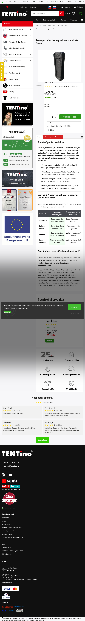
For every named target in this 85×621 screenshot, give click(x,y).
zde (27, 308)
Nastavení (7, 312)
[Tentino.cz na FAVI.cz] (42, 499)
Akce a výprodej (14, 85)
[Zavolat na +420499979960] (3, 7)
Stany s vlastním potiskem (18, 36)
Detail (49, 341)
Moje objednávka (7, 554)
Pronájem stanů (14, 73)
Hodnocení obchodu (42, 397)
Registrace (80, 7)
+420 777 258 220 (11, 462)
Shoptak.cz (40, 620)
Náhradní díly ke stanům (17, 48)
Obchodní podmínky (7, 524)
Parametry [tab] (48, 137)
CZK (67, 13)
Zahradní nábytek (15, 61)
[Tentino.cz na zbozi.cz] (42, 508)
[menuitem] (38, 20)
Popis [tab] (39, 137)
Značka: (48, 82)
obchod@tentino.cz (11, 466)
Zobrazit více (42, 440)
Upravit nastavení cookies (9, 620)
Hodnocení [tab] (58, 137)
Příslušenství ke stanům (17, 42)
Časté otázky (5, 541)
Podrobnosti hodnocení (71, 86)
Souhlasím (74, 307)
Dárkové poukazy (15, 79)
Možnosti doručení (47, 105)
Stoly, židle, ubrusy (15, 54)
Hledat (61, 13)
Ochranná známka (7, 534)
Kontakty (33, 7)
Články (3, 544)
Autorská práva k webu (8, 531)
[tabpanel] (51, 324)
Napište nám (23, 7)
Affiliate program (6, 547)
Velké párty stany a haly (17, 67)
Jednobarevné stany (16, 29)
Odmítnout (75, 314)
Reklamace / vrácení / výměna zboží (12, 551)
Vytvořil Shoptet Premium (10, 618)
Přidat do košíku (69, 117)
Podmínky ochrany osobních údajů (12, 527)
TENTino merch (14, 98)
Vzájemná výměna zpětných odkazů (12, 537)
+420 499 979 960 (22, 120)
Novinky (11, 92)
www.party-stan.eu (7, 582)
